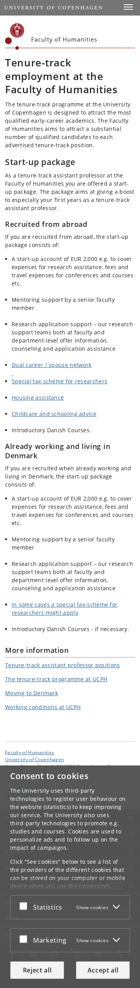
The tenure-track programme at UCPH (56, 679)
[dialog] (70, 876)
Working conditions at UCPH (43, 707)
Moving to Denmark (31, 693)
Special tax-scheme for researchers (59, 381)
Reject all (37, 970)
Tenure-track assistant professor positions (62, 665)
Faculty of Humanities (29, 752)
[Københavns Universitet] (14, 36)
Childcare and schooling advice (54, 413)
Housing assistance (38, 397)
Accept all (103, 970)
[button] (128, 7)
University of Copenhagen (34, 759)
